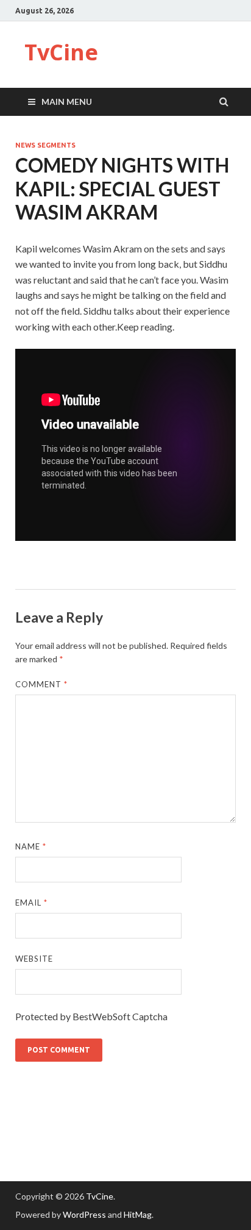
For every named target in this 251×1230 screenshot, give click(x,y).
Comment (41, 684)
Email (31, 902)
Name (30, 846)
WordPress (84, 1214)
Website (34, 959)
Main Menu (66, 101)
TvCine (61, 52)
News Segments (45, 145)
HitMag (138, 1214)
